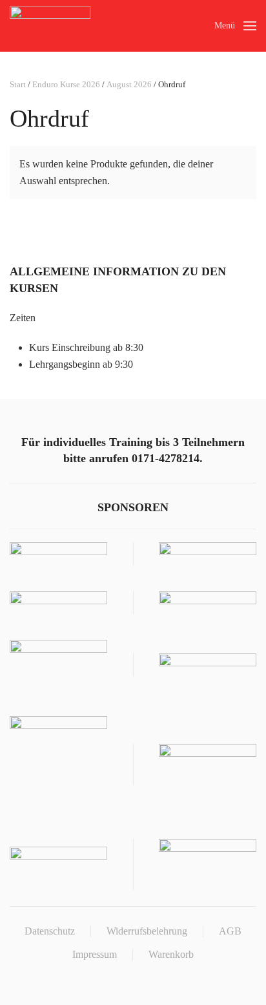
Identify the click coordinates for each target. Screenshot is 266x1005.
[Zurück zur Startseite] (50, 26)
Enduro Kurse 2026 (66, 84)
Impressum (94, 954)
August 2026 (129, 84)
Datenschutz (50, 931)
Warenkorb (171, 954)
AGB (230, 931)
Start (18, 84)
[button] (235, 26)
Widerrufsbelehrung (147, 931)
